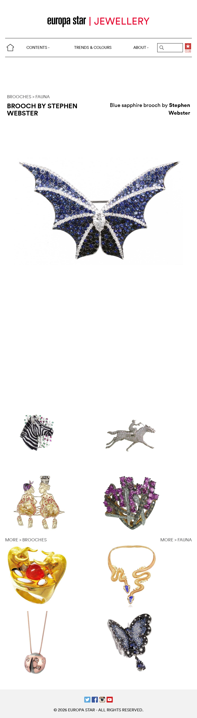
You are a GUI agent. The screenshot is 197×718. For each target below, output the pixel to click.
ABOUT (139, 47)
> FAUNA (41, 96)
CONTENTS (36, 47)
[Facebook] (95, 699)
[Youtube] (109, 699)
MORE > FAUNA (176, 539)
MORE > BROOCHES (26, 539)
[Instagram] (102, 699)
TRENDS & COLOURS (93, 47)
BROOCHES (19, 96)
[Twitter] (87, 699)
